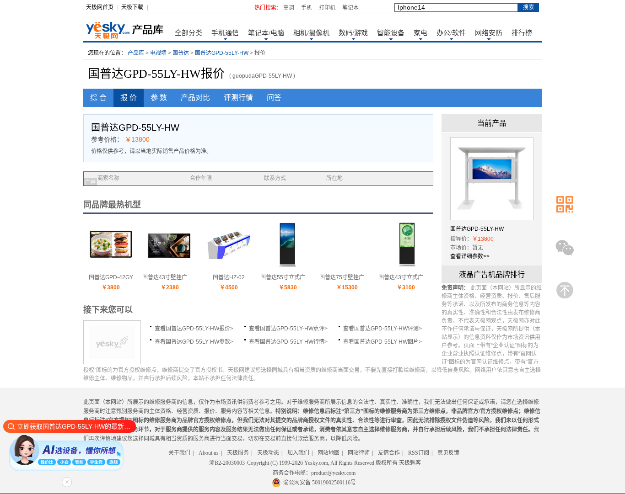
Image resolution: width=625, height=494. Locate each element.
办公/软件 (451, 33)
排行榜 (522, 33)
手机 (306, 8)
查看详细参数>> (470, 256)
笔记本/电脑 (266, 33)
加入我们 (298, 453)
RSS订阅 (418, 453)
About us (209, 453)
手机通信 (225, 33)
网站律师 (359, 453)
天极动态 (268, 453)
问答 (274, 97)
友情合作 (389, 453)
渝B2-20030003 (227, 463)
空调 (288, 8)
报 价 (128, 97)
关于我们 (179, 453)
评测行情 (238, 97)
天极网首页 (99, 7)
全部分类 (188, 33)
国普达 (180, 53)
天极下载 (132, 7)
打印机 (327, 8)
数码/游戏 (353, 33)
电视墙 (158, 53)
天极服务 (238, 453)
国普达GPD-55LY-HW (221, 53)
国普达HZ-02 (229, 277)
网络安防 (488, 33)
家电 (420, 33)
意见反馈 (448, 453)
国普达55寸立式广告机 (288, 277)
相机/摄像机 (311, 33)
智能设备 (390, 33)
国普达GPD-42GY (111, 277)
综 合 (98, 97)
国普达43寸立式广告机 (406, 277)
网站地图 (328, 453)
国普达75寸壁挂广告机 (347, 277)
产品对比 (195, 97)
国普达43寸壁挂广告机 (170, 277)
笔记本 (350, 8)
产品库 (136, 53)
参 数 (159, 97)
